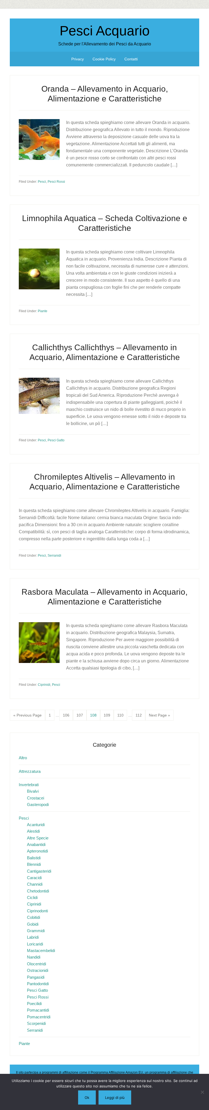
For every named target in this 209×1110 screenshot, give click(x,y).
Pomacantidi (38, 1010)
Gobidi (32, 924)
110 (121, 715)
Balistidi (34, 857)
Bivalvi (33, 791)
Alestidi (33, 831)
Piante (42, 311)
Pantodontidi (38, 983)
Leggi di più (115, 1097)
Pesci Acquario (105, 30)
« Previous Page (27, 717)
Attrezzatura (30, 771)
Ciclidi (32, 897)
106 (67, 715)
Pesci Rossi (56, 182)
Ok (87, 1097)
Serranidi (54, 555)
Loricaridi (35, 944)
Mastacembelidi (41, 950)
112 (139, 715)
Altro (23, 757)
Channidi (34, 884)
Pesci (42, 182)
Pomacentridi (38, 1017)
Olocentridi (36, 964)
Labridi (33, 937)
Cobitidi (33, 917)
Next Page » (159, 717)
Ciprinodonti (37, 911)
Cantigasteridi (39, 871)
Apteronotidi (37, 851)
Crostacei (35, 798)
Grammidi (36, 930)
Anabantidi (36, 844)
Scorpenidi (36, 1023)
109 (107, 715)
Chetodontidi (38, 891)
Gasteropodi (38, 804)
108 (94, 715)
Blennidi (34, 864)
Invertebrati (29, 784)
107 (80, 715)
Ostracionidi (37, 970)
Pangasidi (35, 977)
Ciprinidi (44, 685)
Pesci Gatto (56, 440)
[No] (202, 1092)
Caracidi (34, 877)
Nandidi (33, 957)
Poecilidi (34, 1003)
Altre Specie (37, 838)
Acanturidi (36, 824)
